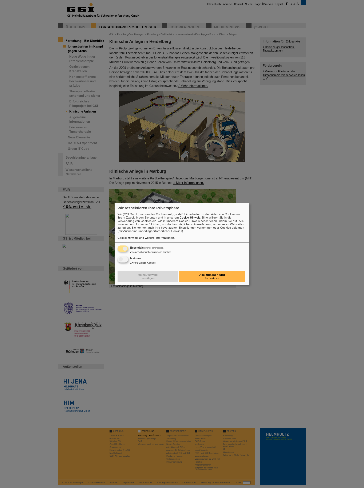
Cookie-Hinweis (190, 217)
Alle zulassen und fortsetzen (212, 276)
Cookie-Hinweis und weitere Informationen (146, 237)
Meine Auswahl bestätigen (148, 276)
